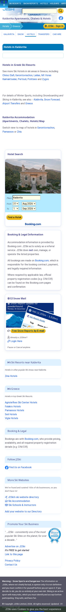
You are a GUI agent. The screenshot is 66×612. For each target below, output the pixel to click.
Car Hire (56, 34)
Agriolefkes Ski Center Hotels (21, 402)
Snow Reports (30, 3)
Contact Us (11, 564)
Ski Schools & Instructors (22, 505)
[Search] (61, 10)
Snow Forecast (52, 99)
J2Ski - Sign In (55, 26)
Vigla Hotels (11, 418)
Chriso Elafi (8, 75)
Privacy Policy (12, 560)
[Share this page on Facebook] (61, 19)
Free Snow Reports (28, 330)
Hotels (6, 26)
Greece (16, 26)
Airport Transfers (11, 103)
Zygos (45, 79)
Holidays (54, 3)
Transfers (43, 34)
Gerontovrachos (24, 75)
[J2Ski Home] (8, 9)
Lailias (37, 75)
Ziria (19, 131)
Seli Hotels (11, 414)
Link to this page (14, 554)
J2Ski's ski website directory (23, 497)
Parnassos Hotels (14, 410)
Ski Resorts (15, 3)
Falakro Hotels (13, 406)
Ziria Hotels (11, 376)
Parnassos (8, 131)
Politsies (32, 79)
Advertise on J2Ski (15, 546)
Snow (20, 34)
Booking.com (31, 438)
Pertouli (22, 79)
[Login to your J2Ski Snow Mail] (33, 315)
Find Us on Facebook (20, 467)
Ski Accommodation (19, 501)
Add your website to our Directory (23, 511)
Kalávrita (8, 34)
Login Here (16, 341)
